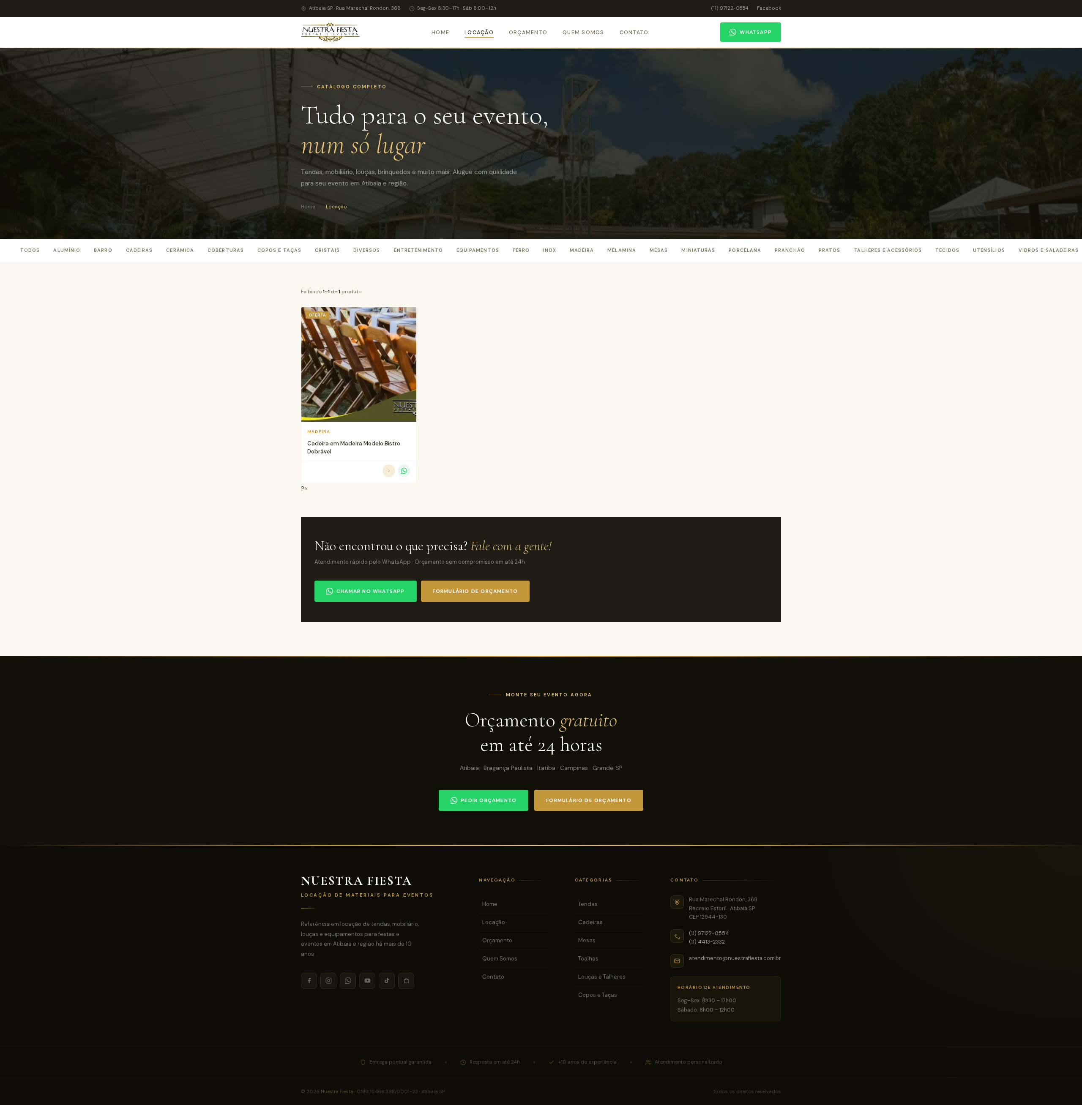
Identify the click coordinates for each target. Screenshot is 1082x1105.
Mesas (659, 250)
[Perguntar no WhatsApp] (404, 470)
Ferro (521, 250)
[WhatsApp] (348, 981)
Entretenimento (418, 250)
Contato (634, 32)
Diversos (366, 250)
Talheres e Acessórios (888, 250)
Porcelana (745, 250)
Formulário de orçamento (475, 591)
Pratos (830, 250)
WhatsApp (756, 32)
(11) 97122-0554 (730, 8)
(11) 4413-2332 (707, 941)
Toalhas (588, 958)
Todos (30, 250)
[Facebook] (309, 981)
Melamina (621, 250)
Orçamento (528, 32)
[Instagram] (328, 981)
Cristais (327, 250)
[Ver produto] (389, 470)
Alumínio (66, 250)
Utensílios (989, 250)
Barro (103, 250)
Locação (479, 32)
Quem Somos (583, 32)
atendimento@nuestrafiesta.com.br (735, 958)
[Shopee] (406, 981)
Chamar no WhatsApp (370, 591)
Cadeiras (139, 250)
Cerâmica (180, 250)
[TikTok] (387, 981)
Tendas (588, 904)
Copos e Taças (279, 250)
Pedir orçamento (488, 800)
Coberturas (226, 250)
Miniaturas (698, 250)
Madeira (582, 250)
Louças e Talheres (602, 976)
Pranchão (790, 250)
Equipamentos (477, 250)
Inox (549, 250)
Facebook (769, 8)
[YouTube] (367, 981)
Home (440, 32)
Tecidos (947, 250)
